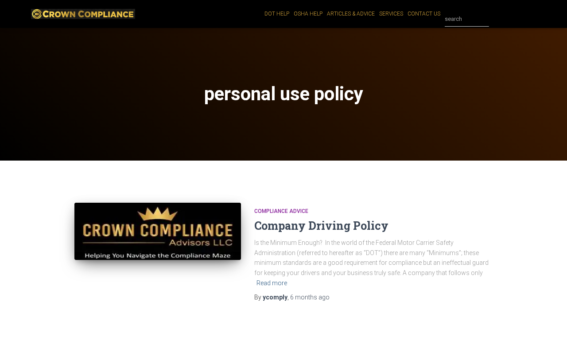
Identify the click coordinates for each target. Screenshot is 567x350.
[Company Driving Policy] (157, 231)
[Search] (498, 19)
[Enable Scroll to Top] (549, 332)
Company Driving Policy (321, 225)
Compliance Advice (281, 211)
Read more (271, 283)
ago (310, 297)
